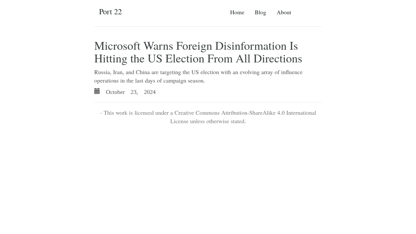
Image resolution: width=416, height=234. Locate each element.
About (284, 12)
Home (237, 12)
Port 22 (110, 11)
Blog (260, 12)
